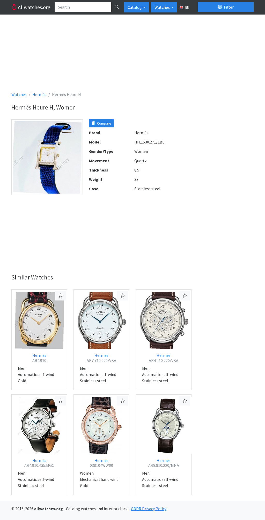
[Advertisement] (132, 55)
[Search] (116, 7)
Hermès (39, 358)
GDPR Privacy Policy (148, 508)
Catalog (135, 7)
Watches (162, 7)
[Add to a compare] (60, 295)
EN (187, 7)
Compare (103, 123)
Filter (228, 7)
